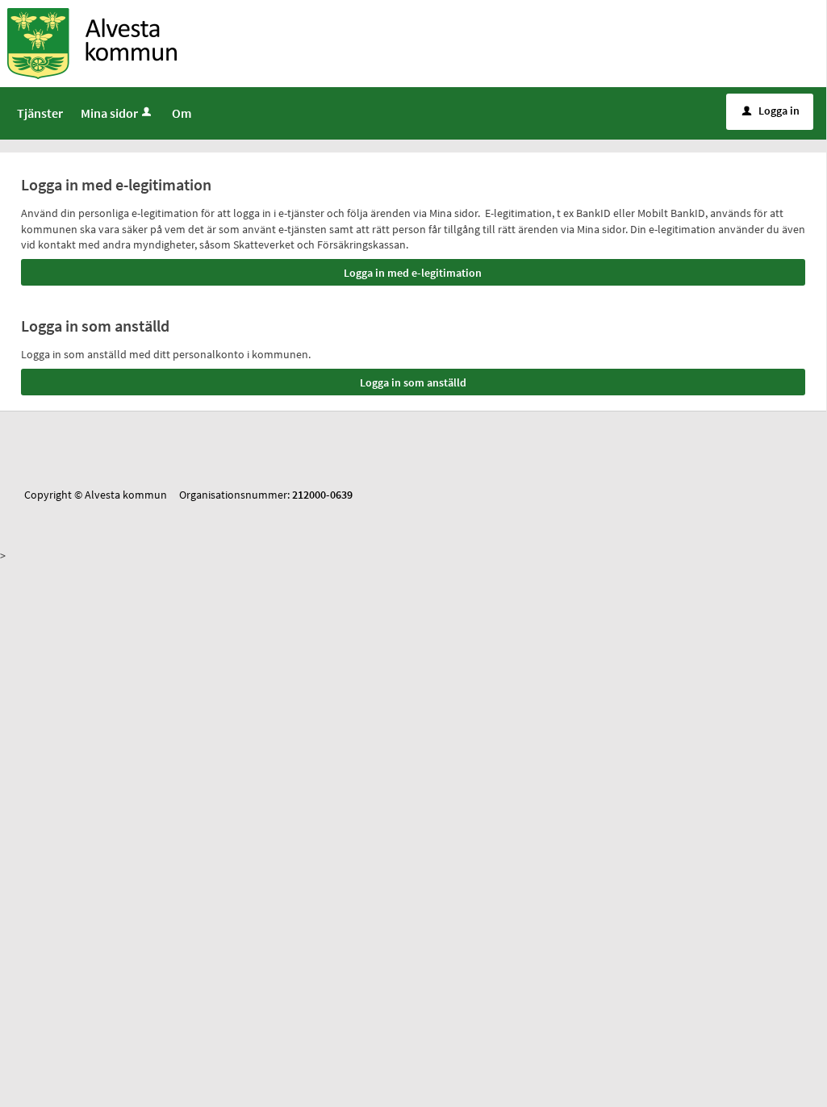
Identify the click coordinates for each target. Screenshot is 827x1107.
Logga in (771, 110)
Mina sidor (109, 113)
